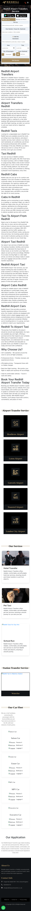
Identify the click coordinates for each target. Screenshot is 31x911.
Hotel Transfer (10, 568)
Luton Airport (15, 458)
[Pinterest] (10, 891)
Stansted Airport (15, 507)
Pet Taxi (7, 605)
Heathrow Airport (15, 434)
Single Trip (7, 19)
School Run (9, 641)
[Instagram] (8, 891)
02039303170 (7, 885)
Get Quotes (15, 60)
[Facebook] (2, 891)
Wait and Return (22, 19)
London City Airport (15, 531)
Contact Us (14, 899)
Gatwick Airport (15, 483)
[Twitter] (5, 891)
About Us (6, 899)
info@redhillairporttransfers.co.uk (13, 888)
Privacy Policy (23, 899)
